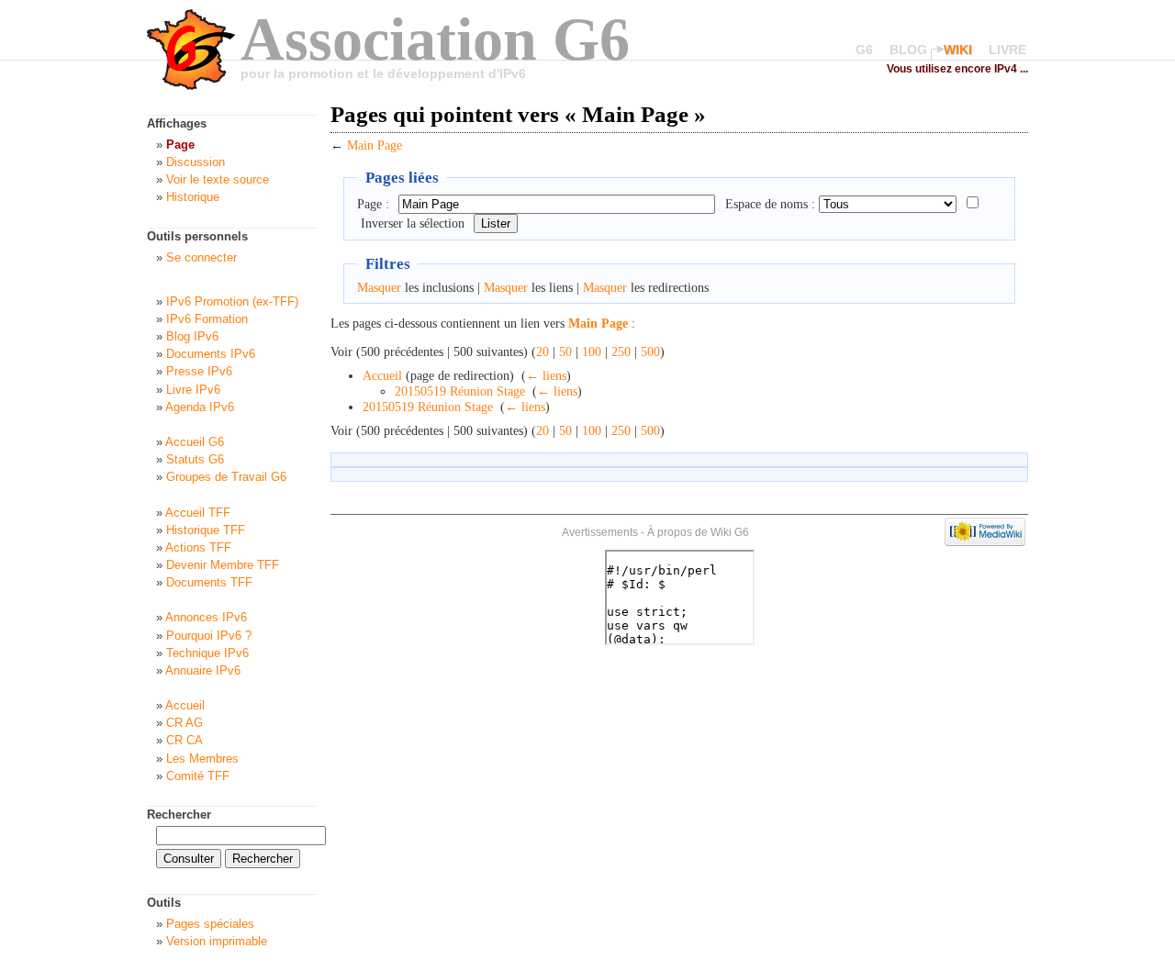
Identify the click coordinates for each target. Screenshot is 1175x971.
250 (621, 352)
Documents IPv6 (210, 354)
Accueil (382, 376)
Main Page (374, 145)
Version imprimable (216, 941)
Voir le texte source (217, 179)
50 (565, 352)
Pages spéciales (210, 924)
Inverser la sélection (412, 223)
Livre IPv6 (193, 389)
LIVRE (1007, 49)
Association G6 (435, 39)
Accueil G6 (194, 442)
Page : (373, 204)
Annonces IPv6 (206, 617)
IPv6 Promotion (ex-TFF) (232, 301)
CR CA (184, 740)
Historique (192, 197)
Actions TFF (198, 547)
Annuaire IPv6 (203, 670)
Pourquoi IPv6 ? (209, 635)
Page (180, 144)
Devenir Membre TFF (222, 565)
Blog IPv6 (192, 336)
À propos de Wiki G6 (698, 532)
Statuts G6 (195, 459)
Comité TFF (197, 776)
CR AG (184, 723)
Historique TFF (205, 530)
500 (650, 352)
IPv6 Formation (207, 319)
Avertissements (600, 532)
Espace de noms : (770, 204)
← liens (546, 376)
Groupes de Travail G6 (226, 477)
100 (591, 352)
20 (542, 352)
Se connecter (201, 257)
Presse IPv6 (199, 371)
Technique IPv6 (207, 653)
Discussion (195, 162)
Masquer (379, 288)
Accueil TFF (197, 512)
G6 (864, 49)
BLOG (908, 49)
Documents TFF (209, 582)
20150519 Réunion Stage (460, 391)
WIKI (958, 49)
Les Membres (202, 758)
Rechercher (179, 814)
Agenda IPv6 (199, 407)
